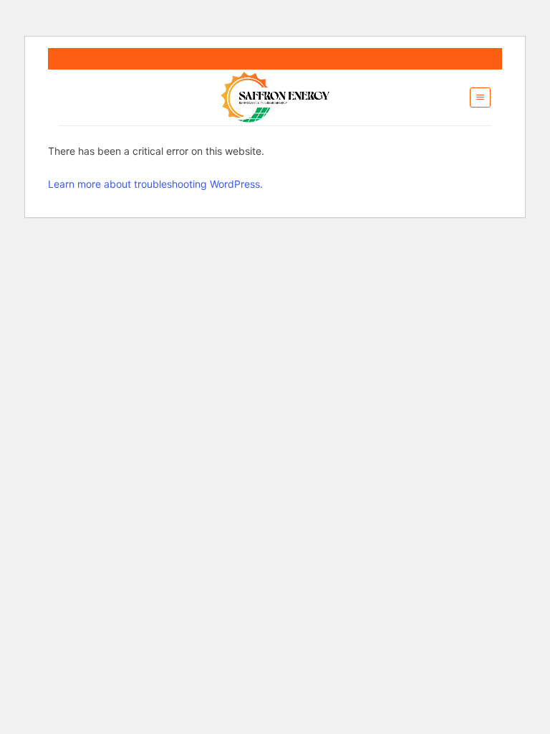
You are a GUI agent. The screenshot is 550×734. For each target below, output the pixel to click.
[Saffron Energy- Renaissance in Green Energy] (275, 97)
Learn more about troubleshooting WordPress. (155, 184)
